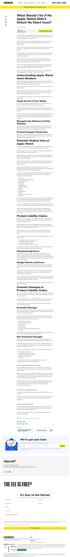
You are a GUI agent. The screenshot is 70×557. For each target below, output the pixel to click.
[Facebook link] (8, 547)
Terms (17, 524)
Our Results (20, 2)
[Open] (46, 3)
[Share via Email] (6, 25)
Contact (42, 2)
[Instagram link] (8, 550)
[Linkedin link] (8, 551)
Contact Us (39, 539)
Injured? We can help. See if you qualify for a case (35, 7)
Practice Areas (32, 2)
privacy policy (27, 524)
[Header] (8, 2)
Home (18, 11)
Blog (21, 11)
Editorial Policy (41, 542)
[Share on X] (6, 19)
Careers (35, 539)
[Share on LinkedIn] (6, 22)
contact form (23, 72)
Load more (6, 471)
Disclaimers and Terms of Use (29, 556)
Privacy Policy (34, 448)
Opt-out (36, 542)
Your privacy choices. (22, 549)
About (38, 2)
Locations (26, 2)
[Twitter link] (8, 546)
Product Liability (26, 11)
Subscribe (62, 445)
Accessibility (32, 542)
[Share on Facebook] (6, 16)
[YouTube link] (8, 548)
